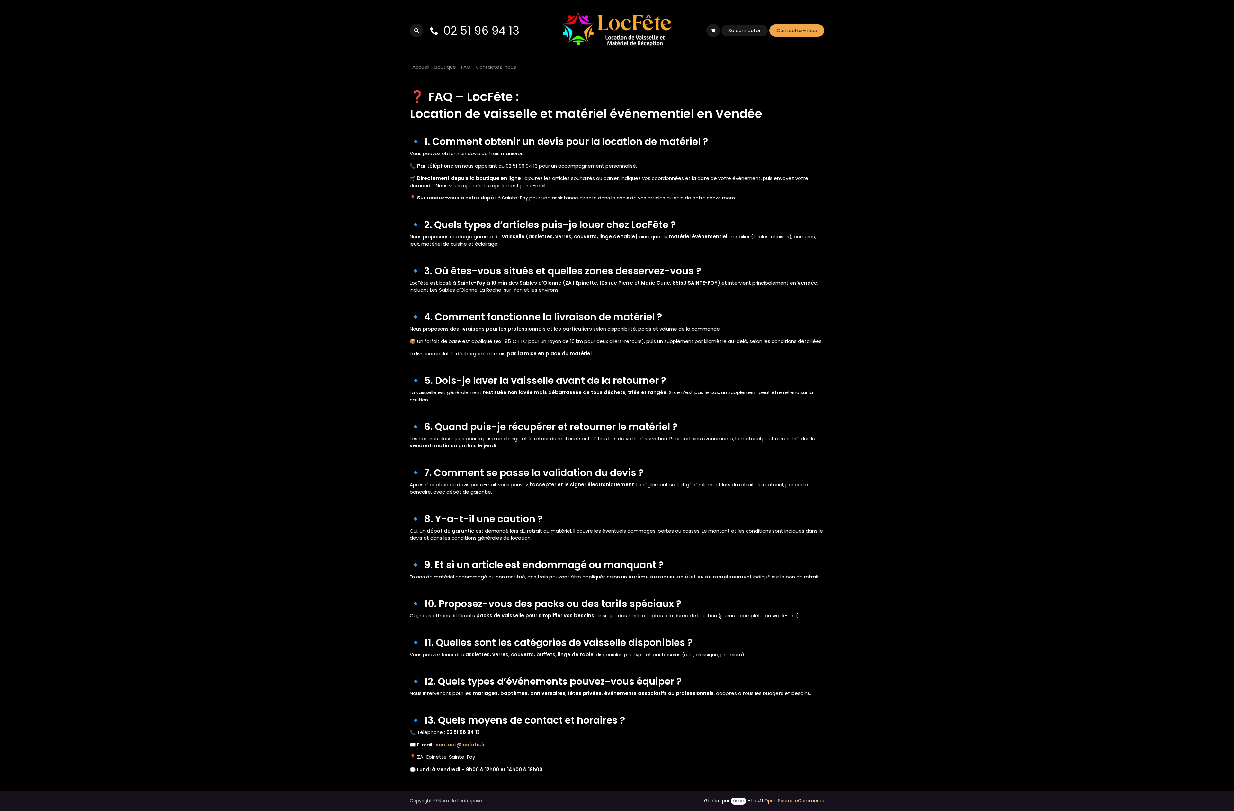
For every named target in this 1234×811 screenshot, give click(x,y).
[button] (416, 30)
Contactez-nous (796, 30)
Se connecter (744, 30)
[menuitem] (421, 67)
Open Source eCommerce (794, 801)
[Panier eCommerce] (713, 30)
